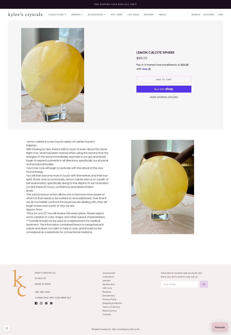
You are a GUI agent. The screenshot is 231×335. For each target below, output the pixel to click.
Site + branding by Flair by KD (126, 329)
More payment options (164, 96)
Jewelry (106, 280)
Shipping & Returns (112, 303)
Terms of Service (111, 306)
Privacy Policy (109, 299)
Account (208, 14)
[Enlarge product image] (67, 75)
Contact (107, 314)
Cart (220, 14)
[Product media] (163, 187)
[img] (36, 303)
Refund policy (110, 310)
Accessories (109, 273)
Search (195, 14)
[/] (25, 15)
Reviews (107, 291)
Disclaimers (109, 295)
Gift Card (107, 288)
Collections (108, 276)
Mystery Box (109, 284)
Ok (203, 284)
